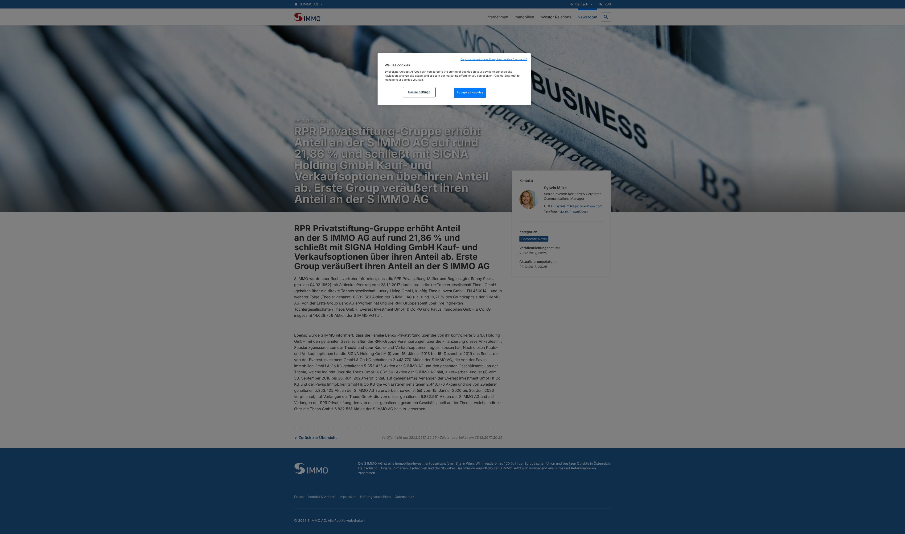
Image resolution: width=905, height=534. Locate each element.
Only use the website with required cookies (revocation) (494, 59)
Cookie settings (419, 92)
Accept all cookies (470, 92)
